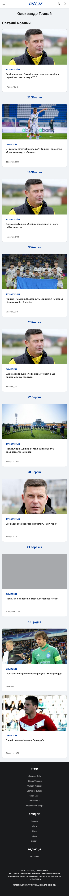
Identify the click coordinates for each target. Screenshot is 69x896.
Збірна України (35, 781)
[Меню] (7, 4)
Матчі (34, 826)
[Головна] (34, 4)
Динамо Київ (34, 776)
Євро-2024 (34, 796)
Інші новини (34, 800)
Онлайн (34, 841)
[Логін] (58, 4)
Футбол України (34, 786)
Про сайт (34, 856)
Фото (34, 831)
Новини (34, 821)
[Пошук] (65, 4)
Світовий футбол (34, 791)
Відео (34, 836)
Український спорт (34, 805)
